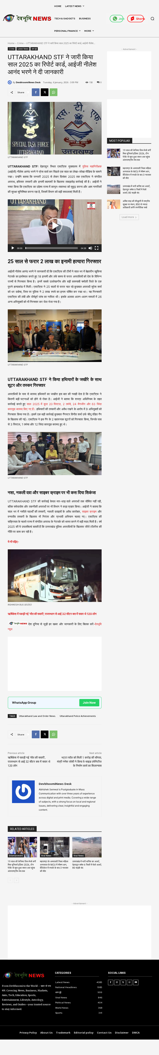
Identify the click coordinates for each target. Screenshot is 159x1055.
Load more (128, 217)
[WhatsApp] (53, 92)
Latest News (23, 48)
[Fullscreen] (97, 248)
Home (11, 43)
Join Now (89, 702)
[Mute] (90, 248)
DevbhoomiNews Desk (28, 82)
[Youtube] (136, 982)
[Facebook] (36, 92)
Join (121, 18)
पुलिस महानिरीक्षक (91, 166)
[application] (55, 225)
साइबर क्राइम (89, 511)
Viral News (46, 855)
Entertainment (16, 855)
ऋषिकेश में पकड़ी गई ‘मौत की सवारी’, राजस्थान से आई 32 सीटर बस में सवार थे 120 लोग (29, 761)
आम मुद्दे (34, 48)
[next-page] (16, 880)
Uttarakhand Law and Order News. (37, 715)
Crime (20, 43)
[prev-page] (10, 880)
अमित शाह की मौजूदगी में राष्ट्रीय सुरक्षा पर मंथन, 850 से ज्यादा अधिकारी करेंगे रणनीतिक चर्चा (136, 204)
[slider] (51, 248)
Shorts (140, 18)
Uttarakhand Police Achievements (78, 715)
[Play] (13, 248)
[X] (44, 92)
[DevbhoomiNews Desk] (10, 82)
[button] (152, 18)
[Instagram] (117, 982)
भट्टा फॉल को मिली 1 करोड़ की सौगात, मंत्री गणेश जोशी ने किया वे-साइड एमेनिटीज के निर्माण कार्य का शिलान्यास (79, 761)
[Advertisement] (55, 664)
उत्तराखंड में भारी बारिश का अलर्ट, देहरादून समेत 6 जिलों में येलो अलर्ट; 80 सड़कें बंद (87, 864)
